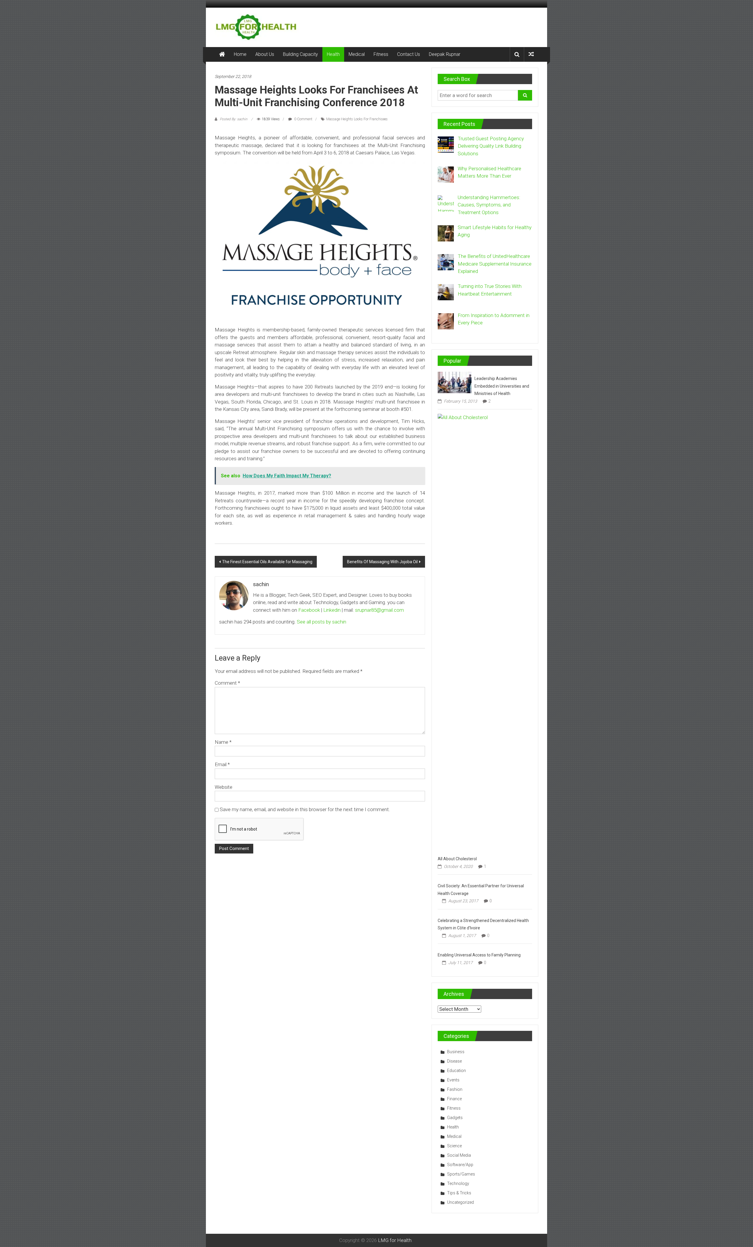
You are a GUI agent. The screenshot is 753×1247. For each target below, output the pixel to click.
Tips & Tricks (459, 1193)
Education (456, 1070)
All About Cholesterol (457, 858)
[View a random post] (531, 54)
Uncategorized (460, 1202)
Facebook (309, 610)
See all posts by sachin (321, 622)
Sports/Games (461, 1174)
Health (333, 54)
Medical (357, 54)
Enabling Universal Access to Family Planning (479, 955)
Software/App (460, 1164)
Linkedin (332, 610)
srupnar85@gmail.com (379, 610)
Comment (227, 683)
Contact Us (408, 54)
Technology (458, 1183)
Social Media (459, 1155)
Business (455, 1051)
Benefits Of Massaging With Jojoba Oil (382, 561)
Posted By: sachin (233, 119)
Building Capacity (300, 54)
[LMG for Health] (222, 54)
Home (240, 54)
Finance (454, 1098)
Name (223, 742)
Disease (454, 1061)
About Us (264, 54)
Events (453, 1080)
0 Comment (302, 119)
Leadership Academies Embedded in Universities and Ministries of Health (501, 386)
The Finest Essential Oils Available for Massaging (267, 561)
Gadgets (455, 1117)
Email (222, 764)
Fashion (454, 1089)
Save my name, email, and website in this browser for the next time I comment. (305, 809)
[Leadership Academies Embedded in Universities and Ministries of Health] (455, 382)
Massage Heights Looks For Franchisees (357, 119)
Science (454, 1145)
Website (223, 787)
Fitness (381, 54)
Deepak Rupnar (444, 54)
